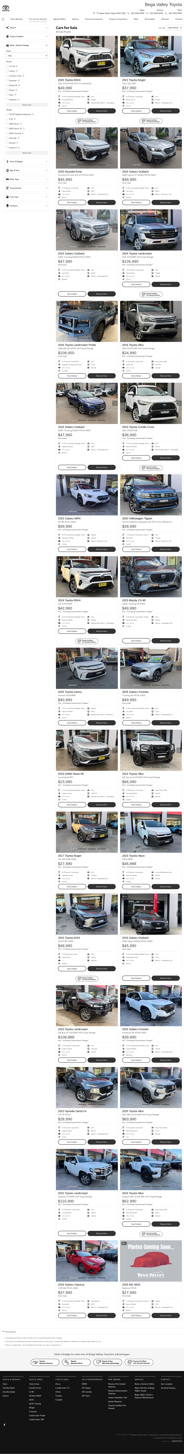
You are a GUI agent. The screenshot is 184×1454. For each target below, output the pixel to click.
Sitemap (134, 1434)
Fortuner (33, 1411)
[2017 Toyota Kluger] (87, 832)
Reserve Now (101, 111)
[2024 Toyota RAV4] (87, 576)
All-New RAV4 (35, 1396)
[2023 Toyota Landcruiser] (87, 1005)
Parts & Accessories (94, 19)
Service (75, 19)
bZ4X (31, 1400)
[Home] (3, 19)
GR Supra (86, 1388)
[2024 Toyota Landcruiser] (151, 229)
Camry (6, 1396)
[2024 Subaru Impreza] (87, 1260)
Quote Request (115, 1401)
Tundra (58, 1396)
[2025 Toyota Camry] (87, 668)
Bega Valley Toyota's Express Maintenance (144, 1396)
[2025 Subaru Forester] (151, 668)
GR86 (84, 1384)
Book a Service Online (144, 1384)
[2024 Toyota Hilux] (151, 1169)
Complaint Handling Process (171, 1434)
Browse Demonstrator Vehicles (117, 1392)
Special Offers (59, 19)
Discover (165, 19)
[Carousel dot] (73, 73)
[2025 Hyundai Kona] (87, 147)
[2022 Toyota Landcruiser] (87, 1169)
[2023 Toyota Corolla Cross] (151, 403)
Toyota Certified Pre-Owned (117, 1406)
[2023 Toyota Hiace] (151, 832)
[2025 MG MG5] (151, 1260)
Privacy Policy (143, 1434)
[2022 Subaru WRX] (87, 494)
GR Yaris (86, 1396)
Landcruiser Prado (37, 1415)
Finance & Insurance (118, 19)
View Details (72, 111)
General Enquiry (168, 1388)
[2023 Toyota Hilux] (151, 750)
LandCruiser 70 (62, 1388)
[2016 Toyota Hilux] (151, 321)
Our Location (166, 1384)
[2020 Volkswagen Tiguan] (151, 494)
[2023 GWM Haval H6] (87, 750)
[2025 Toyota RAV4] (87, 56)
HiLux (57, 1384)
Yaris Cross (34, 1384)
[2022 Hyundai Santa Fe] (87, 1087)
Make (8, 51)
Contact (179, 19)
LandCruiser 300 (36, 1419)
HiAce (58, 1392)
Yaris (5, 1384)
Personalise (150, 19)
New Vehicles (16, 19)
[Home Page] (6, 8)
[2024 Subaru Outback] (151, 147)
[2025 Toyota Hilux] (151, 1087)
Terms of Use (154, 1434)
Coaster (58, 1400)
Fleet (136, 19)
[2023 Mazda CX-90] (151, 576)
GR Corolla (87, 1392)
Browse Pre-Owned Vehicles (116, 1385)
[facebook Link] (4, 1425)
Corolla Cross (35, 1388)
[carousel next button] (115, 56)
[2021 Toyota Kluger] (151, 56)
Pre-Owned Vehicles (38, 19)
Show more (26, 105)
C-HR (31, 1392)
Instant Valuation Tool (117, 1397)
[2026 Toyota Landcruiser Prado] (87, 321)
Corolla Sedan (9, 1392)
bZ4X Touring (35, 1404)
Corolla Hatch (9, 1388)
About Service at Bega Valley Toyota (144, 1389)
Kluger (32, 1408)
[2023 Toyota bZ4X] (87, 914)
